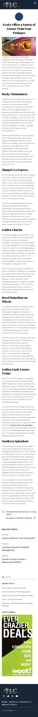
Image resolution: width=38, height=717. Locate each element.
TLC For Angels (7, 710)
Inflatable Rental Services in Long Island (21, 513)
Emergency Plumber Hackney (19, 518)
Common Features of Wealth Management (16, 592)
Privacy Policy (9, 705)
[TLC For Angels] (11, 6)
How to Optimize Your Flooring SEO (18, 538)
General (5, 535)
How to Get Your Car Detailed (12, 599)
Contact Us (25, 702)
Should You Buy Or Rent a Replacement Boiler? (14, 560)
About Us (13, 702)
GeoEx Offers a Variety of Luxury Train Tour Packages (19, 29)
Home (4, 702)
